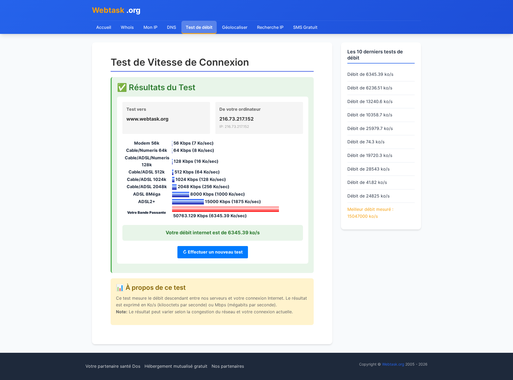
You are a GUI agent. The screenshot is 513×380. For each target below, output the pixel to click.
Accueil (103, 27)
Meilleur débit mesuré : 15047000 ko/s (370, 213)
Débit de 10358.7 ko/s (369, 114)
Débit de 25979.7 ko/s (370, 128)
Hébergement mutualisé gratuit (176, 366)
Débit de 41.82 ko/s (367, 182)
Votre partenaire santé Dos (113, 366)
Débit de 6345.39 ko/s (370, 74)
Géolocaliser (234, 27)
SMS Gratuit (305, 27)
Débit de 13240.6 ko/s (369, 101)
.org (116, 10)
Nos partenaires (228, 366)
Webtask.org (393, 364)
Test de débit (199, 27)
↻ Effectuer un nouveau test (213, 252)
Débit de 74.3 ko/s (365, 141)
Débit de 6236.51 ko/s (369, 87)
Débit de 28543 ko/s (368, 169)
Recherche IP (270, 27)
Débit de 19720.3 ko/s (369, 155)
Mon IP (150, 27)
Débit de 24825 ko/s (368, 196)
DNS (171, 27)
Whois (127, 27)
